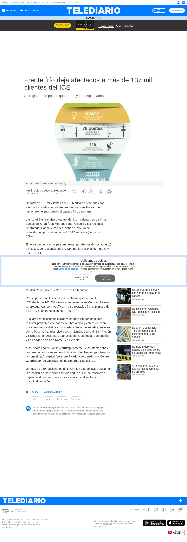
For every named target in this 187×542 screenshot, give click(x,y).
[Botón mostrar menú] (9, 10)
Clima (47, 3)
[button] (74, 191)
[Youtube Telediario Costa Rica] (180, 509)
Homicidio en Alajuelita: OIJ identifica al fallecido (146, 310)
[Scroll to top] (180, 501)
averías (48, 399)
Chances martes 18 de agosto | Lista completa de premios (145, 368)
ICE (35, 399)
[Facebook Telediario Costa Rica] (148, 509)
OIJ (41, 3)
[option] (93, 144)
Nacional (93, 17)
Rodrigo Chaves (73, 3)
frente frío (62, 399)
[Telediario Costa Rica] (93, 10)
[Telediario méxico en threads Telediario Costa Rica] (172, 509)
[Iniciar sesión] (178, 2)
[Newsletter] (183, 3)
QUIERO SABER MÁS (82, 278)
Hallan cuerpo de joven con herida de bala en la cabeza (146, 292)
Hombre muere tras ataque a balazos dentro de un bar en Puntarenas (146, 349)
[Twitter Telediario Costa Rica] (156, 509)
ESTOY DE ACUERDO (105, 278)
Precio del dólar (58, 3)
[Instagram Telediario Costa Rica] (164, 509)
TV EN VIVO (158, 10)
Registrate (177, 10)
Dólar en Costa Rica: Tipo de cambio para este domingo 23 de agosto (144, 332)
